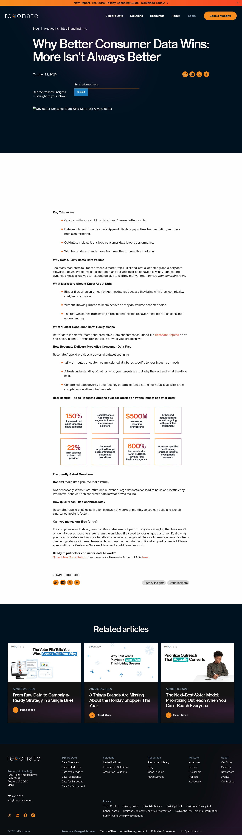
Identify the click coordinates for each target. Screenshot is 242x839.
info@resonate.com (20, 800)
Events (225, 776)
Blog (150, 767)
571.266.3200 (15, 796)
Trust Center (111, 806)
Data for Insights (71, 776)
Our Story (226, 762)
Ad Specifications (191, 831)
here (145, 557)
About (175, 16)
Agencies (194, 762)
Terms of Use (108, 831)
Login (192, 16)
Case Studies (156, 771)
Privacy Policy (131, 806)
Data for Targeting (72, 781)
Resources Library (158, 762)
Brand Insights (178, 583)
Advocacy (195, 781)
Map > (11, 784)
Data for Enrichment (73, 786)
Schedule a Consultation (69, 557)
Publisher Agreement (164, 831)
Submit (81, 92)
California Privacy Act (198, 806)
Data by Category (72, 771)
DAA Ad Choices (152, 806)
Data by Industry (71, 767)
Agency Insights (153, 583)
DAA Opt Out (174, 806)
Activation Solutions (115, 771)
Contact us (227, 781)
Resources (157, 16)
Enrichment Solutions (115, 767)
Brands (193, 767)
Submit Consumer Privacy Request (123, 815)
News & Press (156, 776)
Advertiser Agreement (133, 831)
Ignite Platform (112, 762)
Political (193, 776)
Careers (226, 767)
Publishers (195, 771)
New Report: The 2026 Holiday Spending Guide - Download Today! (119, 2)
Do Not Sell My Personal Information (196, 810)
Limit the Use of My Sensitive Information (147, 810)
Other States (111, 810)
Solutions (136, 16)
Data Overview (70, 762)
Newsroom (227, 771)
